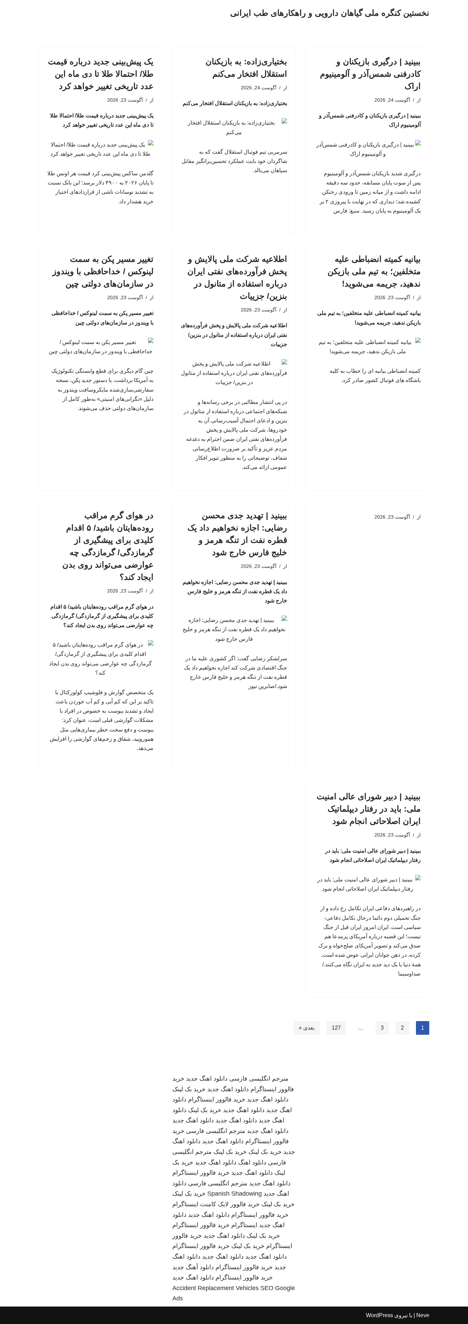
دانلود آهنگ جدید (193, 1267)
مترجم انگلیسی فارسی (258, 1078)
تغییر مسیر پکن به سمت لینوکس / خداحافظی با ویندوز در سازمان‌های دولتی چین (102, 271)
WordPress (379, 1315)
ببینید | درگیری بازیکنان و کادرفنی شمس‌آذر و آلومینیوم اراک (370, 74)
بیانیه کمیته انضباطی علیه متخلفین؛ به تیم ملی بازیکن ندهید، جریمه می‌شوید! (374, 271)
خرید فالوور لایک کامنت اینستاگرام (216, 1204)
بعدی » (307, 1028)
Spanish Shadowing (234, 1193)
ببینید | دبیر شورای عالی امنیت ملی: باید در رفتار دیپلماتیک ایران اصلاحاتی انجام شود (369, 809)
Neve (422, 1315)
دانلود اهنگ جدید (206, 1078)
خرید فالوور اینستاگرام (216, 1099)
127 (336, 1028)
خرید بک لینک (189, 1089)
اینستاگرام (244, 1225)
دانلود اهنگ (252, 1162)
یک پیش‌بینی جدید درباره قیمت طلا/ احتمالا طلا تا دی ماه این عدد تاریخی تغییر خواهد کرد (100, 74)
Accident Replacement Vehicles (215, 1288)
